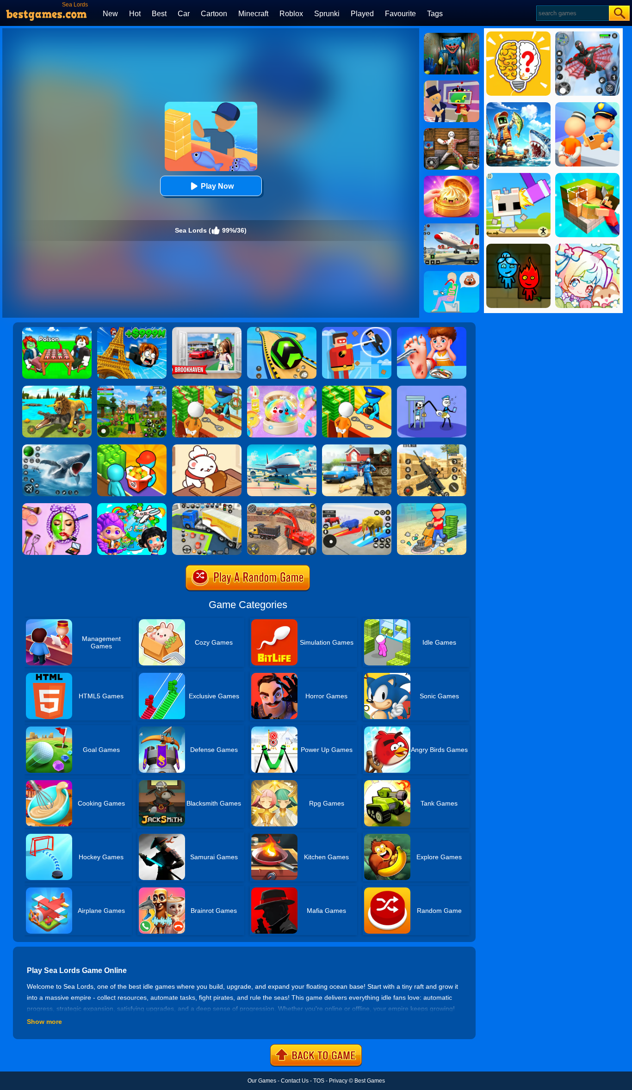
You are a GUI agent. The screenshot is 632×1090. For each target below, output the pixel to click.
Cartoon (214, 14)
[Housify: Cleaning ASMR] (431, 506)
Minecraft (253, 14)
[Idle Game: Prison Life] (356, 389)
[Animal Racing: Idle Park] (356, 506)
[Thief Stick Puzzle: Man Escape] (431, 389)
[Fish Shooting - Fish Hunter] (57, 447)
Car (184, 14)
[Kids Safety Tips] (431, 330)
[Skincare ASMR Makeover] (57, 506)
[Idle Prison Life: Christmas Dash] (207, 389)
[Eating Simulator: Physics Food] (451, 274)
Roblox (291, 14)
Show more (44, 1021)
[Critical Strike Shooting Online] (431, 447)
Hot (135, 14)
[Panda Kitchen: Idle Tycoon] (132, 447)
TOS (318, 1081)
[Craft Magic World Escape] (132, 389)
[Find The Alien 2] (451, 83)
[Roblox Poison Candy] (57, 330)
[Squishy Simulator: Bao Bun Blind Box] (281, 389)
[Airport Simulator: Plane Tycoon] (281, 447)
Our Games (262, 1081)
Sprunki (327, 14)
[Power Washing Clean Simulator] (356, 447)
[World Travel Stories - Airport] (132, 506)
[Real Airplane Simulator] (451, 226)
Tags (435, 14)
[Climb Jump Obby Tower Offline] (132, 330)
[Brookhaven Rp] (207, 330)
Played (362, 14)
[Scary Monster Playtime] (451, 36)
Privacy (338, 1081)
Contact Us (295, 1081)
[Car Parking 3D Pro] (207, 506)
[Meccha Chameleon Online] (451, 131)
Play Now (217, 186)
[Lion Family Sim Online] (57, 389)
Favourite (400, 14)
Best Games (369, 1081)
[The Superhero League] (356, 330)
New (110, 14)
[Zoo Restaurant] (207, 447)
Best (159, 14)
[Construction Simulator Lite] (281, 506)
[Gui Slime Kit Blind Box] (451, 179)
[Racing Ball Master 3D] (281, 330)
